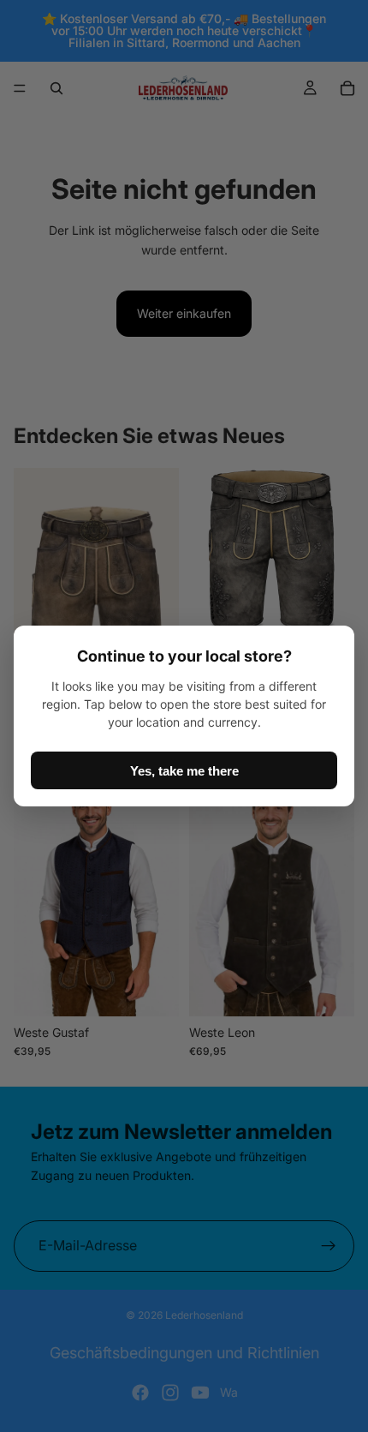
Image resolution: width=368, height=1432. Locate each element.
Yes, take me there (184, 771)
